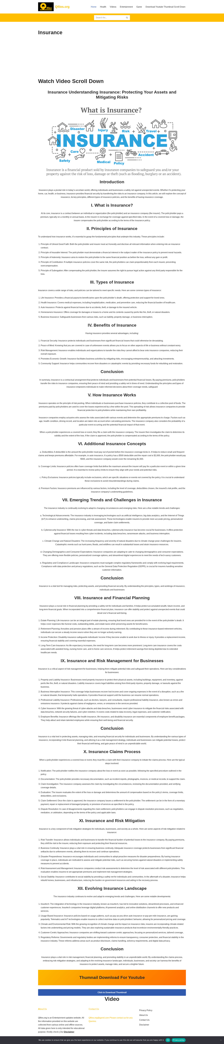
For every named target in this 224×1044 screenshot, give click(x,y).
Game (139, 7)
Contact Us (144, 1020)
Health (103, 7)
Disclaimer (69, 1032)
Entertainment (126, 7)
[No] (220, 1040)
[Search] (127, 17)
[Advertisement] (112, 57)
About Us (143, 1015)
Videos (113, 7)
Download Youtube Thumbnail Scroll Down (165, 7)
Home (93, 7)
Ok (168, 1040)
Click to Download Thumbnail (112, 992)
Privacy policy (178, 1040)
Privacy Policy (145, 1010)
